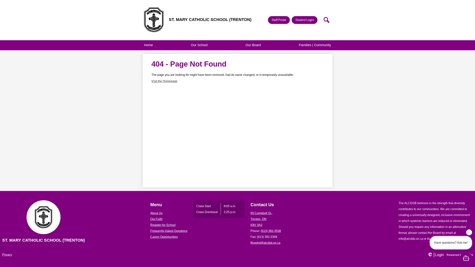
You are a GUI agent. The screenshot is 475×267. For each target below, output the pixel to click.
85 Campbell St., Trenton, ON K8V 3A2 (261, 219)
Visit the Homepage (164, 81)
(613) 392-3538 (271, 231)
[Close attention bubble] (469, 232)
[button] (199, 45)
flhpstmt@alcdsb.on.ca (265, 242)
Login (439, 255)
